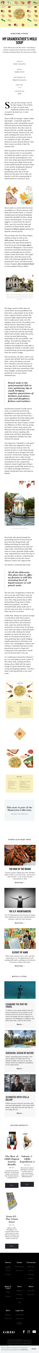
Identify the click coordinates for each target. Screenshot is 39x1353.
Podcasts (8, 1296)
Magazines (20, 1290)
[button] (28, 3)
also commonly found (26, 264)
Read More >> (20, 882)
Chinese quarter (19, 229)
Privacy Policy (19, 1314)
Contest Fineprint (19, 1323)
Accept (33, 1349)
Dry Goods (19, 1294)
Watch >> (20, 1024)
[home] (12, 3)
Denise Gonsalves (19, 64)
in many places (26, 245)
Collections (31, 1274)
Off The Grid (8, 1318)
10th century (9, 240)
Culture (8, 1270)
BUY (11, 1185)
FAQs (19, 1302)
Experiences (19, 1298)
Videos (8, 1292)
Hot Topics (8, 1274)
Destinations (19, 1270)
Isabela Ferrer (19, 72)
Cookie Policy (24, 1349)
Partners (30, 1270)
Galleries (30, 1278)
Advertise (8, 1314)
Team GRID (31, 1290)
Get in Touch (31, 1294)
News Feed (31, 1266)
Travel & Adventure (8, 1267)
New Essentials (19, 1266)
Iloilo (19, 94)
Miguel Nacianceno (20, 80)
